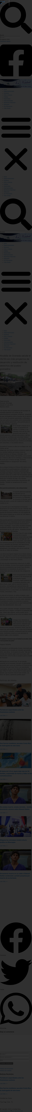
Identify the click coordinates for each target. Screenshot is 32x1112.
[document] (16, 556)
